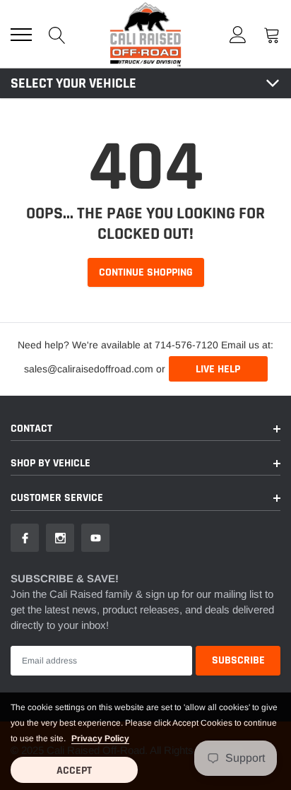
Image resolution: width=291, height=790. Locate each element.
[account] (238, 34)
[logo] (145, 34)
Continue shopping (146, 272)
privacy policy (100, 738)
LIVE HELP (218, 369)
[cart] (271, 34)
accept (74, 770)
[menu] (21, 34)
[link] (25, 538)
